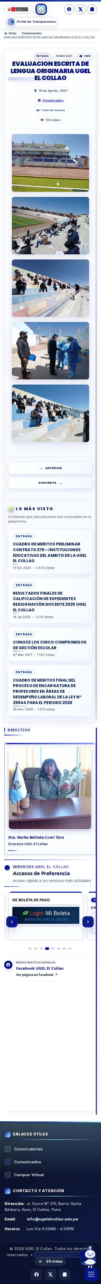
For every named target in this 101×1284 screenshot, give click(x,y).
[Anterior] (12, 921)
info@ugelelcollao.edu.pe (52, 1219)
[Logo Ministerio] (17, 9)
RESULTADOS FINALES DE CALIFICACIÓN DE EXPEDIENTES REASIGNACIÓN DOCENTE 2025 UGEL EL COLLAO (49, 602)
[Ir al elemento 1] (30, 949)
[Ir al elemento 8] (69, 949)
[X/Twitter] (80, 9)
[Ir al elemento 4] (47, 949)
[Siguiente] (88, 921)
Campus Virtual (29, 1174)
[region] (50, 921)
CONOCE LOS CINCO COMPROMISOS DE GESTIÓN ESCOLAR (49, 644)
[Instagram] (92, 9)
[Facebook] (69, 9)
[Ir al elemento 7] (64, 949)
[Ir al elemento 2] (35, 949)
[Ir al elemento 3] (41, 949)
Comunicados (32, 33)
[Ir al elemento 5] (52, 949)
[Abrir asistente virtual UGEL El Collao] (88, 1258)
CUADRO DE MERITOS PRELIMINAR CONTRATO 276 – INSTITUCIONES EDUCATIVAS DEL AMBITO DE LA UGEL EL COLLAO (50, 552)
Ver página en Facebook (34, 975)
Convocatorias (28, 1149)
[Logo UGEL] (41, 9)
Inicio (13, 33)
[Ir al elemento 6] (58, 948)
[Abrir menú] (91, 1274)
